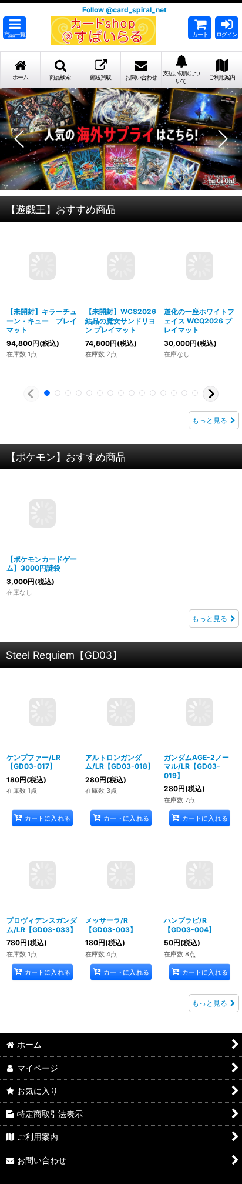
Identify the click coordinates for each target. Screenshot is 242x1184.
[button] (14, 27)
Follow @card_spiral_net (124, 9)
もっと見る (209, 420)
